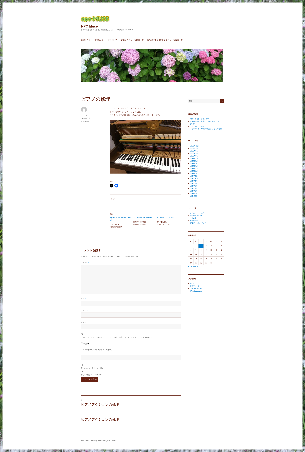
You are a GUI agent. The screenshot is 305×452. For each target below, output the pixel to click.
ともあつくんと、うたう (165, 218)
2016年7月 (194, 193)
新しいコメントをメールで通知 (92, 368)
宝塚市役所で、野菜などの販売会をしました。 (206, 121)
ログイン (193, 284)
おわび (192, 124)
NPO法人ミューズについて (105, 40)
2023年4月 (194, 153)
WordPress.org (196, 291)
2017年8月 (194, 186)
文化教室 (193, 218)
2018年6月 (194, 166)
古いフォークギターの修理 (142, 218)
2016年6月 (194, 196)
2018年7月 (194, 163)
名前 (83, 298)
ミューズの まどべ (197, 126)
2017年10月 (194, 181)
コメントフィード (196, 289)
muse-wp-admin (86, 115)
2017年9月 (194, 183)
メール (84, 310)
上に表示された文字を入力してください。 (97, 349)
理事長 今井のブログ (198, 223)
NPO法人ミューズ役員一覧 (132, 40)
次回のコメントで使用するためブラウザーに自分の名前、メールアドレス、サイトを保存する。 (117, 337)
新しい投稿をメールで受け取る (92, 375)
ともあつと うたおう (197, 213)
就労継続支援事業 (196, 216)
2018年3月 (194, 168)
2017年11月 (194, 178)
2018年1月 (194, 173)
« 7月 (190, 266)
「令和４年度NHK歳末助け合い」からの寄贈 (206, 129)
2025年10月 (194, 146)
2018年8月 (194, 161)
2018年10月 (194, 158)
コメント (85, 262)
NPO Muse (89, 26)
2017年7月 (193, 188)
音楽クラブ (86, 40)
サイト (83, 322)
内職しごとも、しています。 (200, 119)
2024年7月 (194, 148)
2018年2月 (194, 171)
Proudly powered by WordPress (103, 441)
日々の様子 (85, 121)
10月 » (195, 266)
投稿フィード (194, 286)
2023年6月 (194, 151)
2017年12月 (194, 176)
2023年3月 (194, 156)
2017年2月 (194, 191)
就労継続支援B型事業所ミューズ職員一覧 (165, 40)
